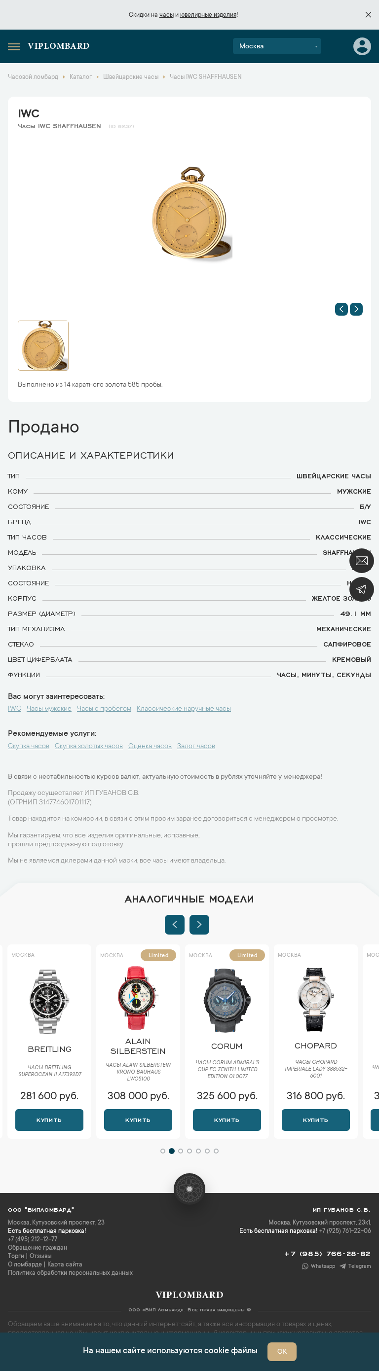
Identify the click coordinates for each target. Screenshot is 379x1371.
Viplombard (59, 46)
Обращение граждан (37, 1248)
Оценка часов (150, 747)
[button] (341, 309)
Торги (16, 1256)
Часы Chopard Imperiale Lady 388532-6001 (228, 1070)
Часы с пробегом (104, 709)
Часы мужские (49, 709)
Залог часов (196, 747)
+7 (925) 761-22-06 (345, 1231)
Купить (50, 1119)
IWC (28, 111)
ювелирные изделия (208, 15)
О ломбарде (25, 1265)
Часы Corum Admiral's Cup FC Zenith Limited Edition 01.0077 (139, 1070)
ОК (282, 1352)
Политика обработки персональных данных (70, 1273)
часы (166, 15)
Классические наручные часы (184, 709)
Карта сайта (64, 1265)
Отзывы (41, 1256)
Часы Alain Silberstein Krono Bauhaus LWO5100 (50, 1072)
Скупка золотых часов (89, 747)
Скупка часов (28, 747)
